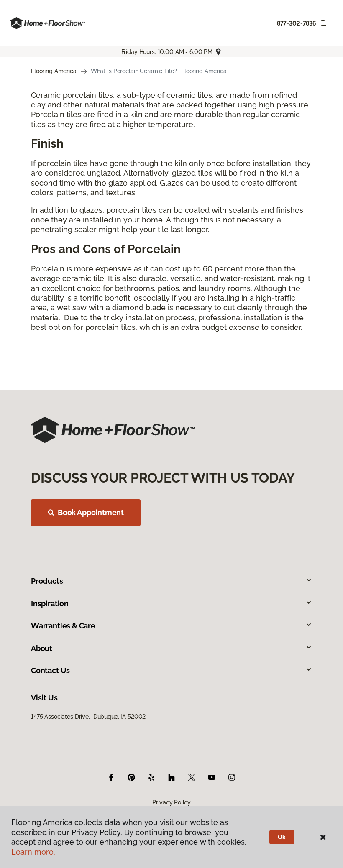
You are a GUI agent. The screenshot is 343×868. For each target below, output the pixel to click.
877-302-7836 (296, 23)
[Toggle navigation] (324, 23)
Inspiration (50, 603)
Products (47, 581)
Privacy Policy (171, 802)
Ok (282, 837)
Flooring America (54, 71)
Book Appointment (91, 512)
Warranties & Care (63, 625)
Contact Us (50, 670)
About (41, 648)
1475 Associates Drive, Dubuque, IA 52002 (88, 716)
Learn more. (33, 852)
